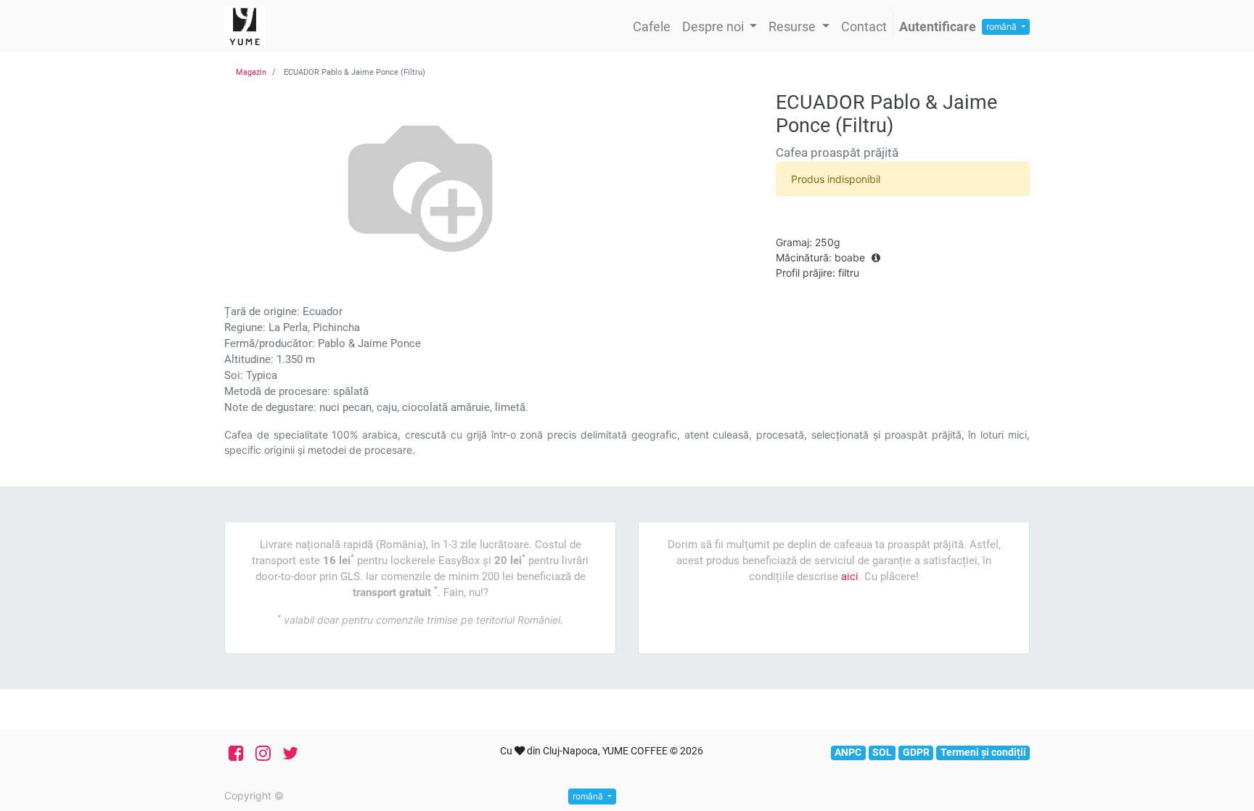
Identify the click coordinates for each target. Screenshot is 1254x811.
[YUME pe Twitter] (290, 754)
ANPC (848, 752)
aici (849, 576)
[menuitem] (651, 26)
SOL (882, 752)
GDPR (916, 752)
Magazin (251, 72)
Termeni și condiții (983, 752)
